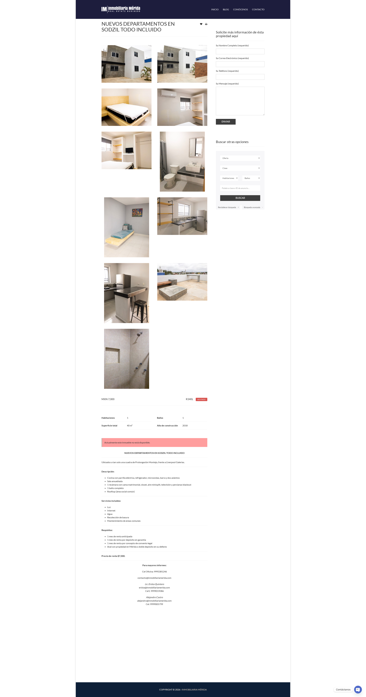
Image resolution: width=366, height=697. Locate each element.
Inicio (215, 9)
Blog (226, 9)
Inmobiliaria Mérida (194, 689)
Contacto (258, 9)
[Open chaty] (358, 689)
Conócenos (240, 9)
